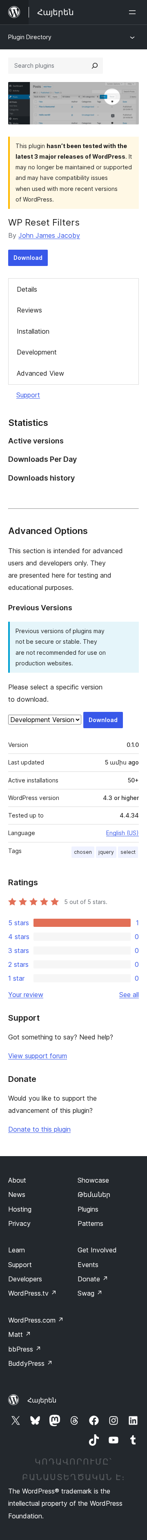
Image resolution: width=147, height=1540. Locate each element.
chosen (83, 852)
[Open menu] (134, 12)
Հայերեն (41, 1400)
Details (27, 289)
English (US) (122, 832)
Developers (25, 1279)
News (16, 1194)
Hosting (19, 1209)
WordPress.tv (32, 1293)
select (128, 852)
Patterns (90, 1223)
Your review (25, 994)
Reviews (29, 310)
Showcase (93, 1180)
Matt (19, 1334)
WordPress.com (36, 1320)
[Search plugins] (95, 66)
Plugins (88, 1209)
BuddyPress (30, 1363)
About (17, 1180)
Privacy (19, 1223)
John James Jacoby (49, 235)
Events (88, 1265)
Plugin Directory (29, 36)
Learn (16, 1250)
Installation (33, 331)
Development (37, 352)
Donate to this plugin (39, 1129)
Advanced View (40, 373)
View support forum (37, 1056)
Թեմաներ (94, 1194)
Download (27, 257)
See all (129, 994)
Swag (90, 1293)
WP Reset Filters (44, 222)
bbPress (24, 1349)
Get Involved (97, 1250)
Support (28, 395)
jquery (106, 852)
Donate (93, 1279)
